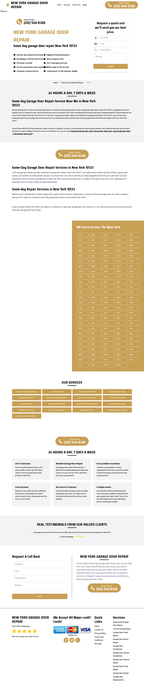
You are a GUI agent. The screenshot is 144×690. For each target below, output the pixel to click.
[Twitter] (71, 640)
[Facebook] (77, 640)
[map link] (8, 5)
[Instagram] (66, 640)
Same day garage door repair (72, 82)
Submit (110, 66)
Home (55, 82)
